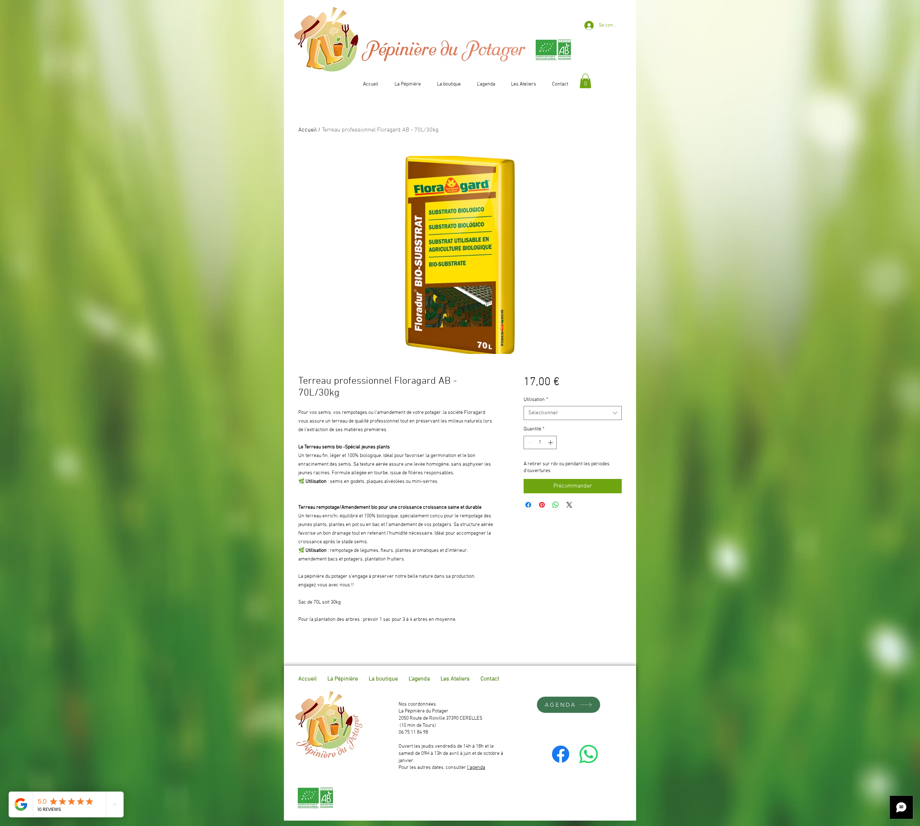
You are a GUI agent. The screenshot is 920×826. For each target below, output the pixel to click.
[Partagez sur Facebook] (528, 504)
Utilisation (536, 400)
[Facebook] (560, 754)
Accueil (307, 130)
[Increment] (551, 442)
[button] (585, 81)
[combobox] (573, 413)
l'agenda (476, 768)
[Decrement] (529, 442)
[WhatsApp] (588, 754)
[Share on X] (569, 504)
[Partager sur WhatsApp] (555, 504)
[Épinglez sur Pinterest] (542, 504)
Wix (621, 679)
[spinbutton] (540, 442)
